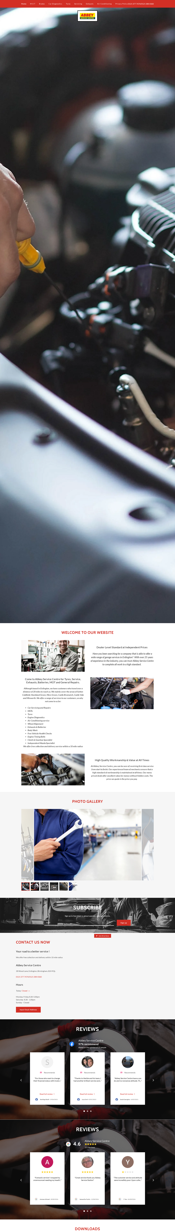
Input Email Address (28, 1010)
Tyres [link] (68, 4)
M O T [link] (32, 4)
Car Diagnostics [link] (55, 4)
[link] (87, 16)
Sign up (124, 923)
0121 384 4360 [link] (147, 4)
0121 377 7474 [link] (134, 4)
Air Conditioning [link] (104, 4)
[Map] (131, 976)
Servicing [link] (78, 4)
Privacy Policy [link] (121, 4)
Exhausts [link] (89, 4)
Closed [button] (24, 991)
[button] (29, 991)
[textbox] (79, 923)
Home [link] (23, 4)
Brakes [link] (42, 4)
